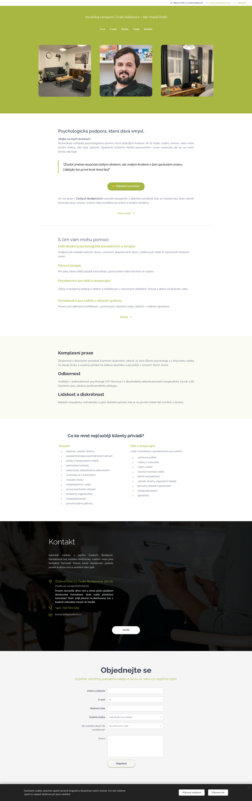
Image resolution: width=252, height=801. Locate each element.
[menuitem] (104, 29)
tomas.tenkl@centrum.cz (220, 2)
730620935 (241, 2)
